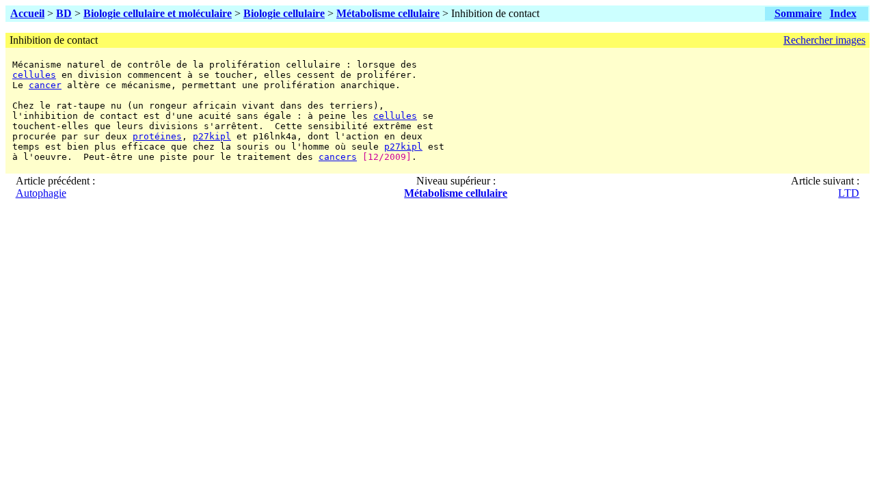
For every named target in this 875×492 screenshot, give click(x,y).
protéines (157, 136)
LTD (848, 193)
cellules (34, 75)
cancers (338, 157)
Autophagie (41, 193)
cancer (45, 85)
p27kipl (212, 136)
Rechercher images (824, 40)
